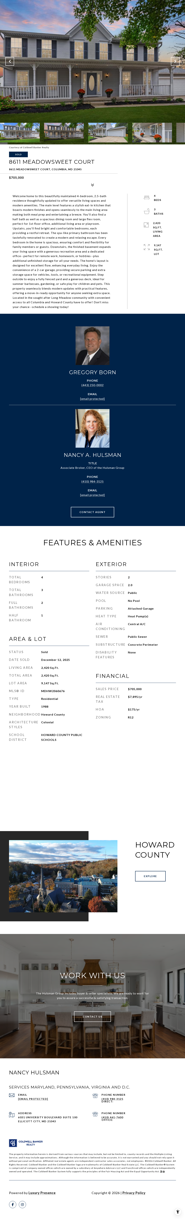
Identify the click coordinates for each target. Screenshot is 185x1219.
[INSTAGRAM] (22, 1204)
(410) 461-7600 (112, 1117)
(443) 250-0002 (92, 385)
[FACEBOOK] (12, 1204)
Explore (150, 876)
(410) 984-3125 (92, 481)
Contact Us (92, 1016)
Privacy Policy (134, 1193)
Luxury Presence (42, 1193)
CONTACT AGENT (92, 512)
